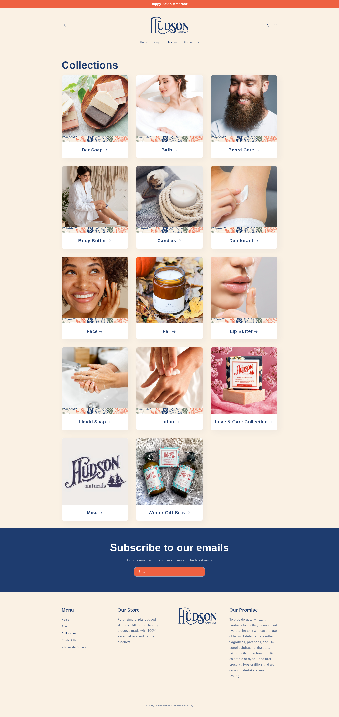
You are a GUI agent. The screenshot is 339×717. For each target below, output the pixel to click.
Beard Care (241, 149)
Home (65, 619)
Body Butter (92, 240)
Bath (166, 149)
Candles (166, 240)
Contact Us (69, 640)
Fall (167, 331)
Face (92, 331)
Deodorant (241, 240)
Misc (92, 512)
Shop (65, 626)
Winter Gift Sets (167, 512)
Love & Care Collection (241, 421)
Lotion (166, 421)
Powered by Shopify (183, 706)
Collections (69, 633)
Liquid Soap (92, 421)
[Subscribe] (200, 572)
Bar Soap (92, 149)
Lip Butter (241, 331)
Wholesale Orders (74, 647)
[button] (66, 25)
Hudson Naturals (163, 706)
